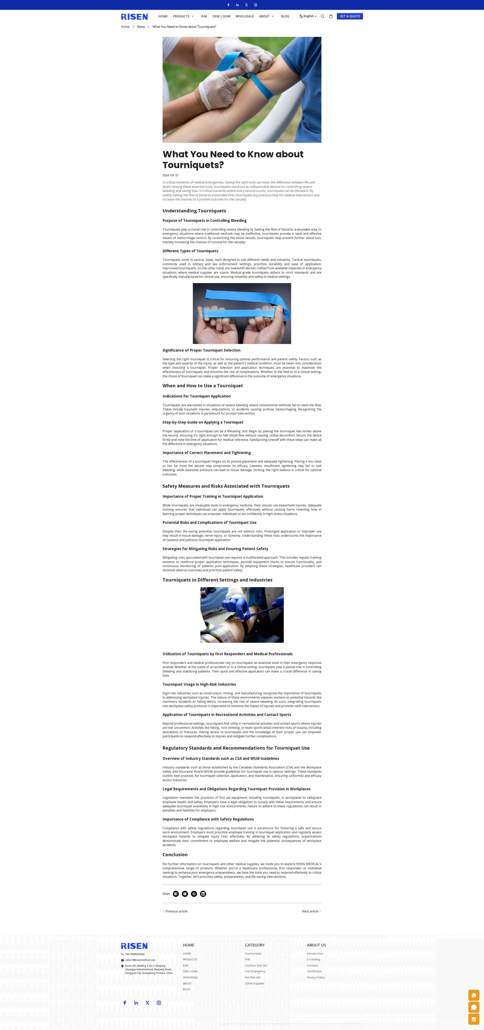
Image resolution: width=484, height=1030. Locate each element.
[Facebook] (228, 5)
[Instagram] (255, 5)
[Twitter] (246, 5)
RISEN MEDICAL (307, 864)
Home (125, 27)
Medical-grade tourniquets (249, 272)
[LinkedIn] (237, 5)
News (141, 27)
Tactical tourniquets (306, 260)
